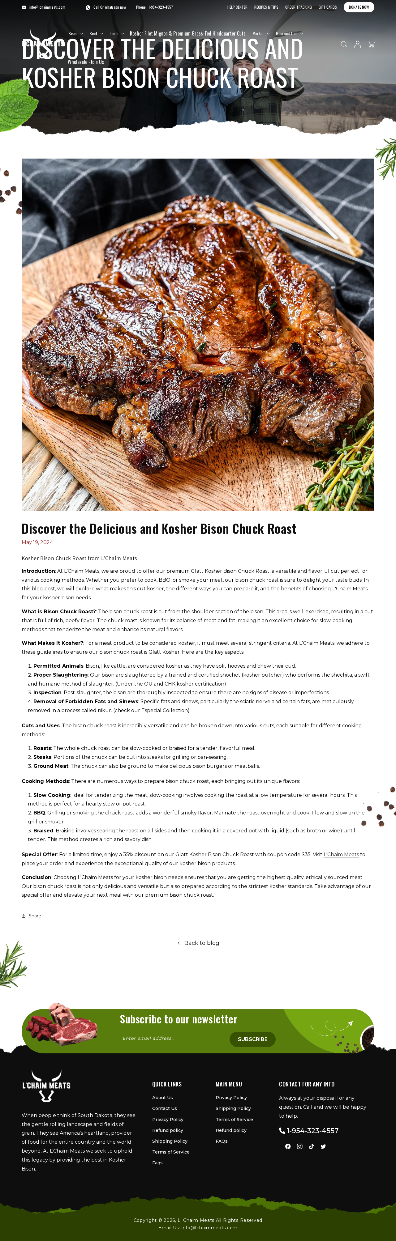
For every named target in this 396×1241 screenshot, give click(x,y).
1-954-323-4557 (160, 7)
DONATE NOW (359, 7)
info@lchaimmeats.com (210, 1227)
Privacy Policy (167, 1119)
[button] (75, 33)
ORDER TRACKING (298, 7)
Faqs (157, 1163)
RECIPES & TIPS (266, 7)
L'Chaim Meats (341, 854)
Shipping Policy (169, 1141)
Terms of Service (171, 1152)
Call (96, 7)
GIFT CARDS (328, 7)
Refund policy (167, 1130)
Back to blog (201, 943)
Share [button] (35, 916)
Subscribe (253, 1039)
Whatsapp (112, 7)
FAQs (222, 1141)
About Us (162, 1097)
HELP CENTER (237, 7)
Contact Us (164, 1108)
